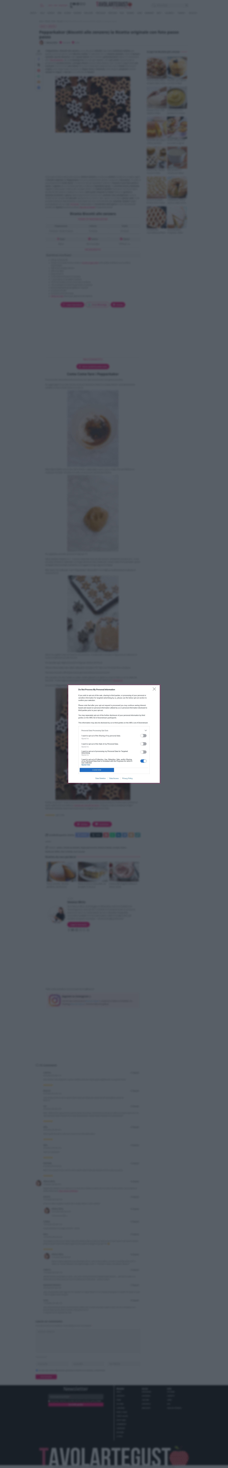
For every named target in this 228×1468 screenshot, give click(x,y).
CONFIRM (97, 770)
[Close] (155, 690)
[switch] (143, 735)
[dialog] (114, 734)
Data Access (114, 778)
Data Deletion (100, 778)
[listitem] (114, 730)
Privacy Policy (127, 778)
